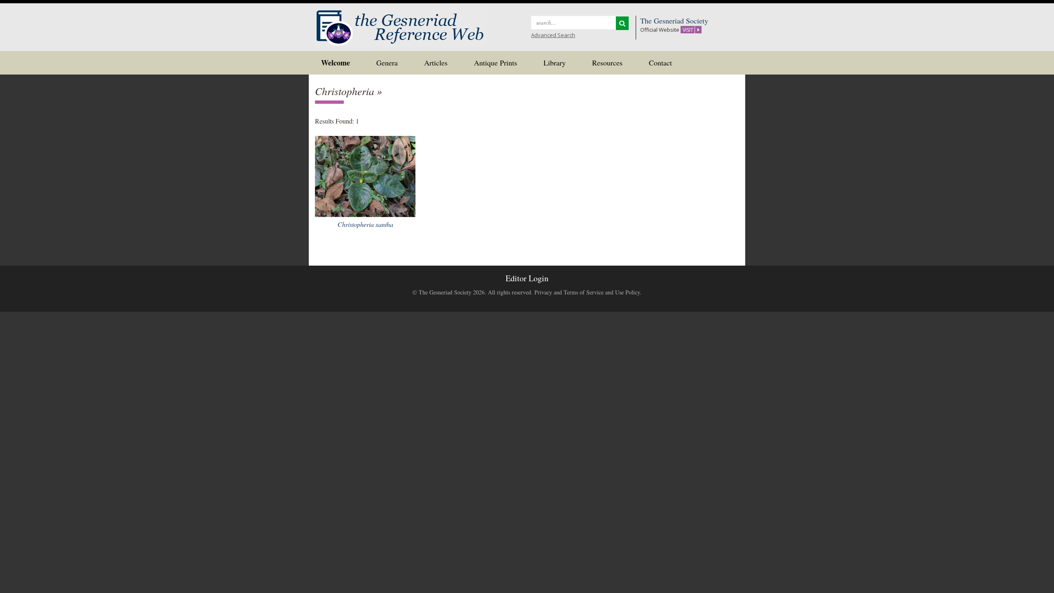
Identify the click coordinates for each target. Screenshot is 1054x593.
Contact (660, 63)
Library (554, 63)
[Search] (622, 23)
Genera (387, 63)
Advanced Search (553, 35)
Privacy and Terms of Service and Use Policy (587, 292)
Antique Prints (495, 63)
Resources (607, 63)
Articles (436, 63)
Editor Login (527, 278)
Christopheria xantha (365, 224)
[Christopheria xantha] (365, 175)
